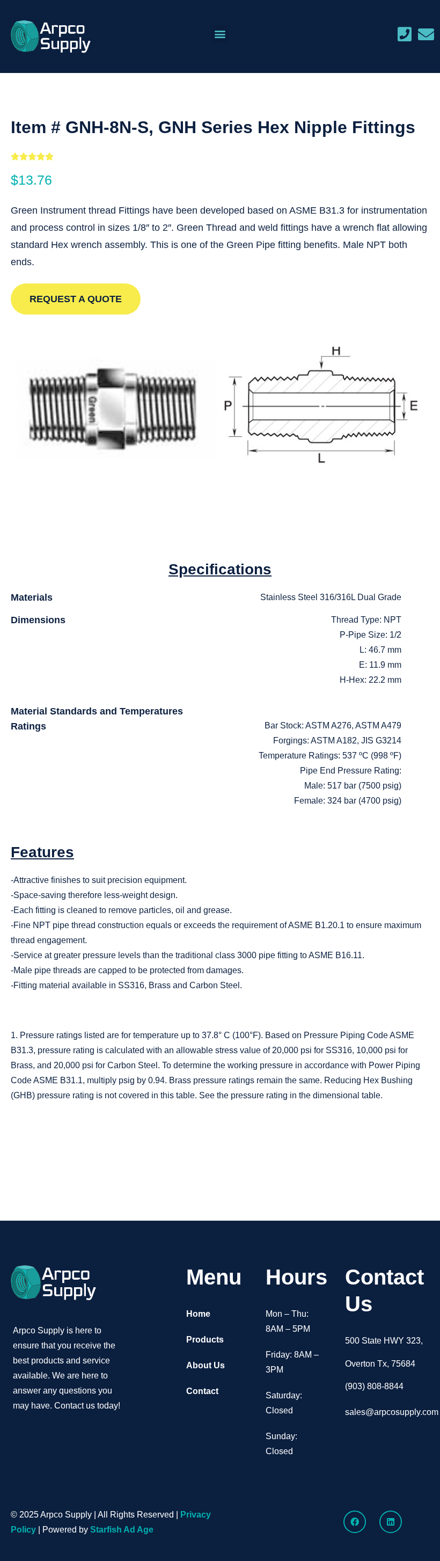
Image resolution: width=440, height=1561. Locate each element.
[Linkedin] (390, 1522)
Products (205, 1339)
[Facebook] (354, 1522)
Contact (202, 1391)
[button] (220, 34)
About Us (205, 1365)
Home (198, 1313)
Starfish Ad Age (121, 1529)
